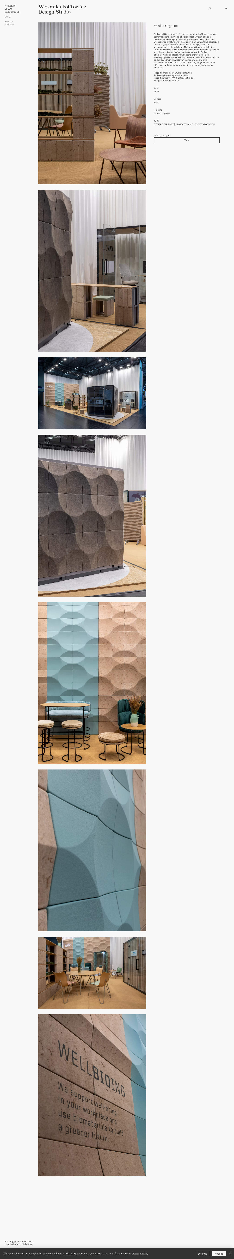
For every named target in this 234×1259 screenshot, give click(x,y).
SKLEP (8, 16)
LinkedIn (225, 1244)
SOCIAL (225, 1236)
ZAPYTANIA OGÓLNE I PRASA (214, 1230)
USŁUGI (8, 9)
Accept (219, 1253)
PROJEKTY (10, 6)
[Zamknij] (230, 1253)
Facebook (224, 1241)
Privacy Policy (140, 1253)
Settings (202, 1253)
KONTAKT (9, 24)
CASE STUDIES (12, 12)
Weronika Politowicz (62, 7)
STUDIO (9, 21)
